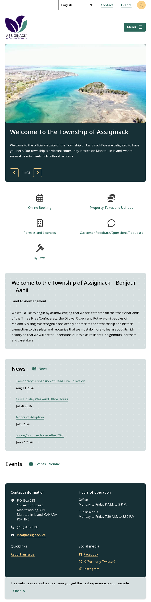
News (43, 369)
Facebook (91, 554)
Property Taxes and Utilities (111, 207)
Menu (131, 27)
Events (126, 5)
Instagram (91, 569)
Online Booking (39, 207)
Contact (107, 5)
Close (17, 591)
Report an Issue (23, 554)
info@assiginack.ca (31, 535)
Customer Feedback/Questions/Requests (111, 233)
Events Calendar (47, 464)
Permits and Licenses (40, 233)
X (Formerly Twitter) (99, 561)
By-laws (39, 258)
